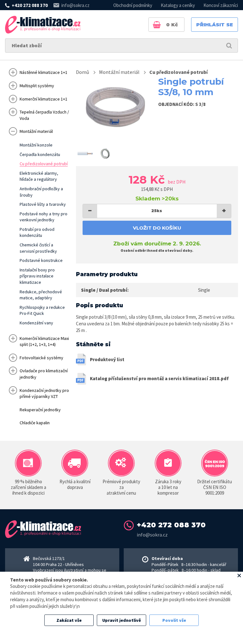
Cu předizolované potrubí (178, 72)
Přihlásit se (214, 25)
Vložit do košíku (157, 228)
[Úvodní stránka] (42, 25)
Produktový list (107, 359)
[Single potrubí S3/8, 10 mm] (115, 107)
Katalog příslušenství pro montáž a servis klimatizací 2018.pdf (159, 378)
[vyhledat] (229, 45)
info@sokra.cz (75, 5)
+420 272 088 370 (30, 5)
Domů (82, 72)
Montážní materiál (119, 72)
